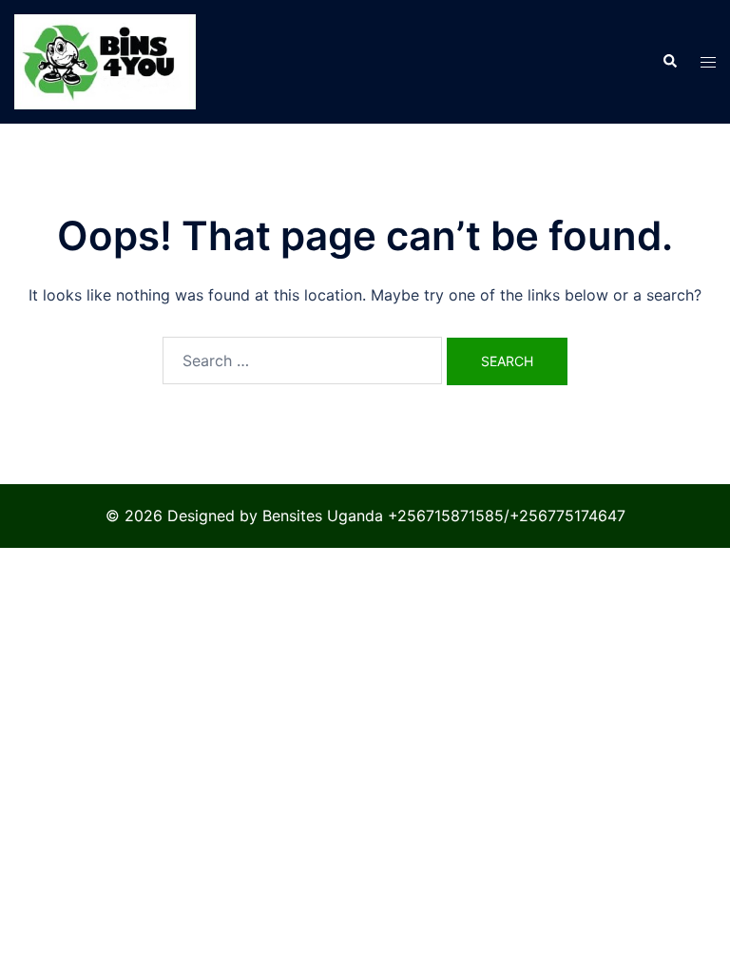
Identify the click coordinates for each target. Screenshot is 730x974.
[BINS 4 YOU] (105, 59)
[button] (669, 61)
